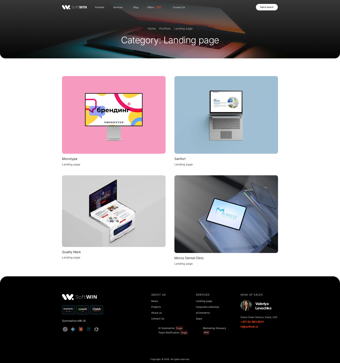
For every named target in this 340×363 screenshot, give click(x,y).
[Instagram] (242, 7)
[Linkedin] (244, 334)
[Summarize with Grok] (96, 329)
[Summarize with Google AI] (73, 329)
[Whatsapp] (256, 334)
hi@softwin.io (249, 326)
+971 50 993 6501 (252, 322)
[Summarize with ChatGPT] (65, 329)
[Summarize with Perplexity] (88, 329)
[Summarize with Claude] (81, 329)
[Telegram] (248, 7)
